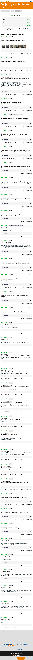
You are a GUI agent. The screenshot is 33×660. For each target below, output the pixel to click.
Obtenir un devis (21, 658)
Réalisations (4, 633)
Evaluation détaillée (5, 50)
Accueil (3, 631)
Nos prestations (5, 632)
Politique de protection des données (8, 641)
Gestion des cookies (5, 642)
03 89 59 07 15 (20, 648)
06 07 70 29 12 (20, 649)
